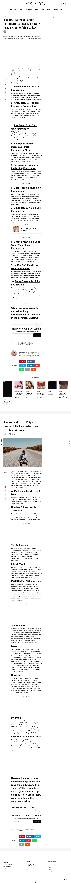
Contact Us (5, 862)
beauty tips (30, 342)
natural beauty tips (30, 344)
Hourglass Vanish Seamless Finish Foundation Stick (22, 147)
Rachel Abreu (11, 31)
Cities (61, 9)
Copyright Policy (7, 866)
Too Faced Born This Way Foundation (24, 127)
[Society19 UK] (35, 3)
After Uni (5, 418)
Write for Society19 (7, 871)
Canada (49, 867)
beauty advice (23, 342)
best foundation (29, 343)
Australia (49, 865)
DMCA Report (6, 869)
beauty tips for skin (21, 343)
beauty (18, 342)
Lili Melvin (11, 433)
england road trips (20, 829)
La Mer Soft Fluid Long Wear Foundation (25, 266)
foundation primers (20, 344)
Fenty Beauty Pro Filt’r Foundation (25, 283)
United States (50, 871)
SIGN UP (37, 335)
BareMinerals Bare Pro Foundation (25, 88)
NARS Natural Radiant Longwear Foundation (25, 104)
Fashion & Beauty (18, 391)
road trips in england (30, 829)
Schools (56, 9)
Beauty (5, 16)
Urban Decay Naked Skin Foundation (26, 209)
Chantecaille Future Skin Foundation (26, 189)
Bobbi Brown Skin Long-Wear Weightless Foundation (26, 245)
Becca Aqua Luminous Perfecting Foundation (25, 166)
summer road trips (20, 830)
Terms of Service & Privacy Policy (10, 864)
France (49, 869)
